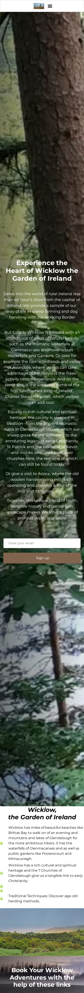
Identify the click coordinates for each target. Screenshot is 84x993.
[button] (49, 6)
